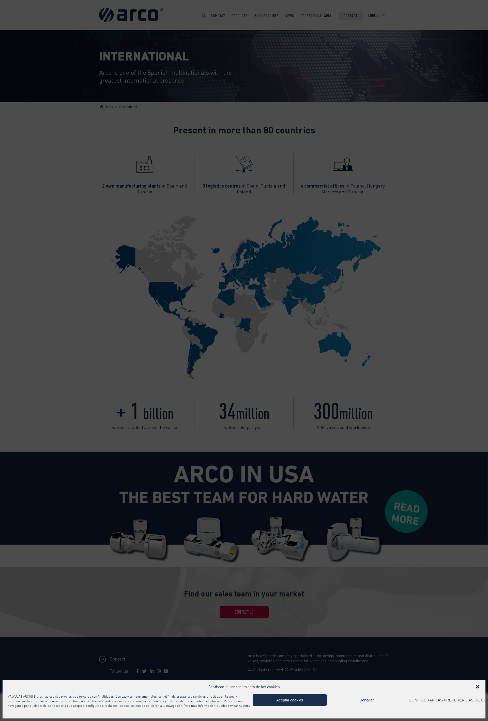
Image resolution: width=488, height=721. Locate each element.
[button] (477, 686)
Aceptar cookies (289, 700)
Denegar (366, 700)
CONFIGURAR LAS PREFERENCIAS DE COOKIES (444, 700)
